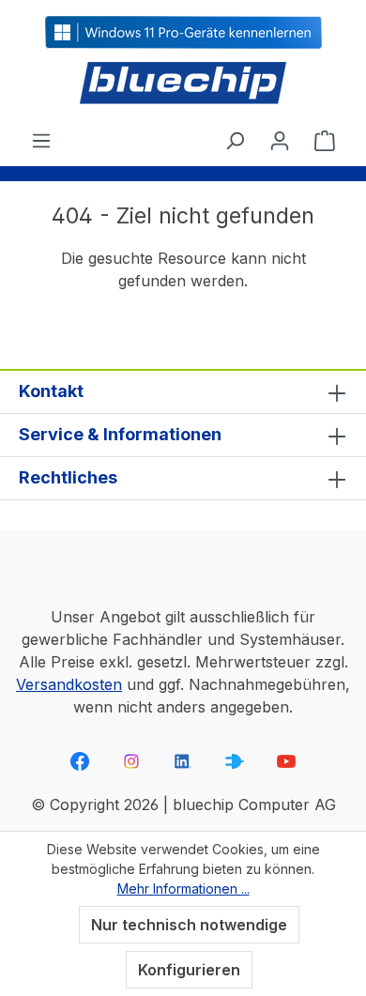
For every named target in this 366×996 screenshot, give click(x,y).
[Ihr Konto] (279, 140)
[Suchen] (234, 140)
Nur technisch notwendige (189, 924)
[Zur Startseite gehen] (183, 84)
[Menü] (41, 140)
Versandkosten (69, 684)
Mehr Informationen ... (183, 888)
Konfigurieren (189, 969)
